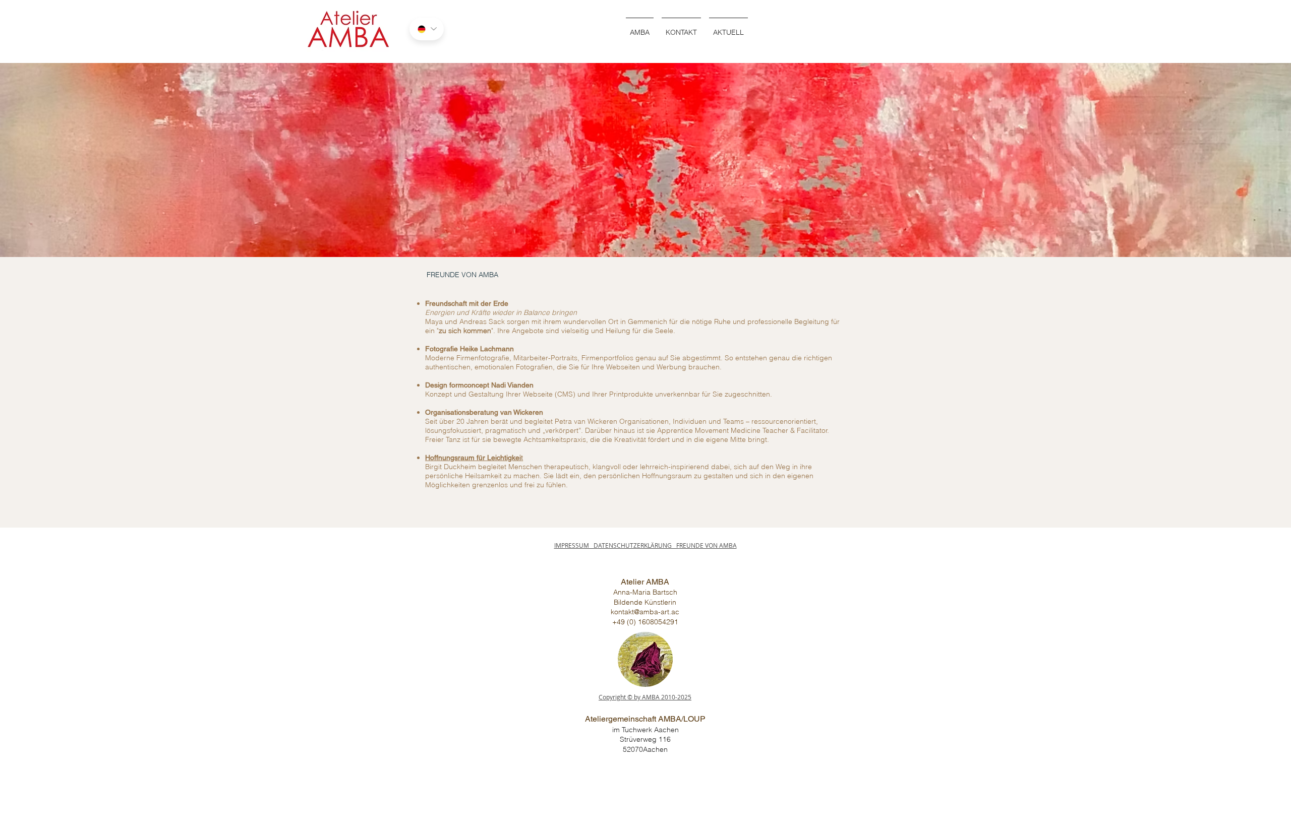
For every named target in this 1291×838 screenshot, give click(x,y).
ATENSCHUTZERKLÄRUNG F (638, 545)
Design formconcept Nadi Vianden (479, 385)
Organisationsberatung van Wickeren (484, 412)
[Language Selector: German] (426, 29)
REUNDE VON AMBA (708, 545)
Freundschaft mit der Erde (466, 303)
